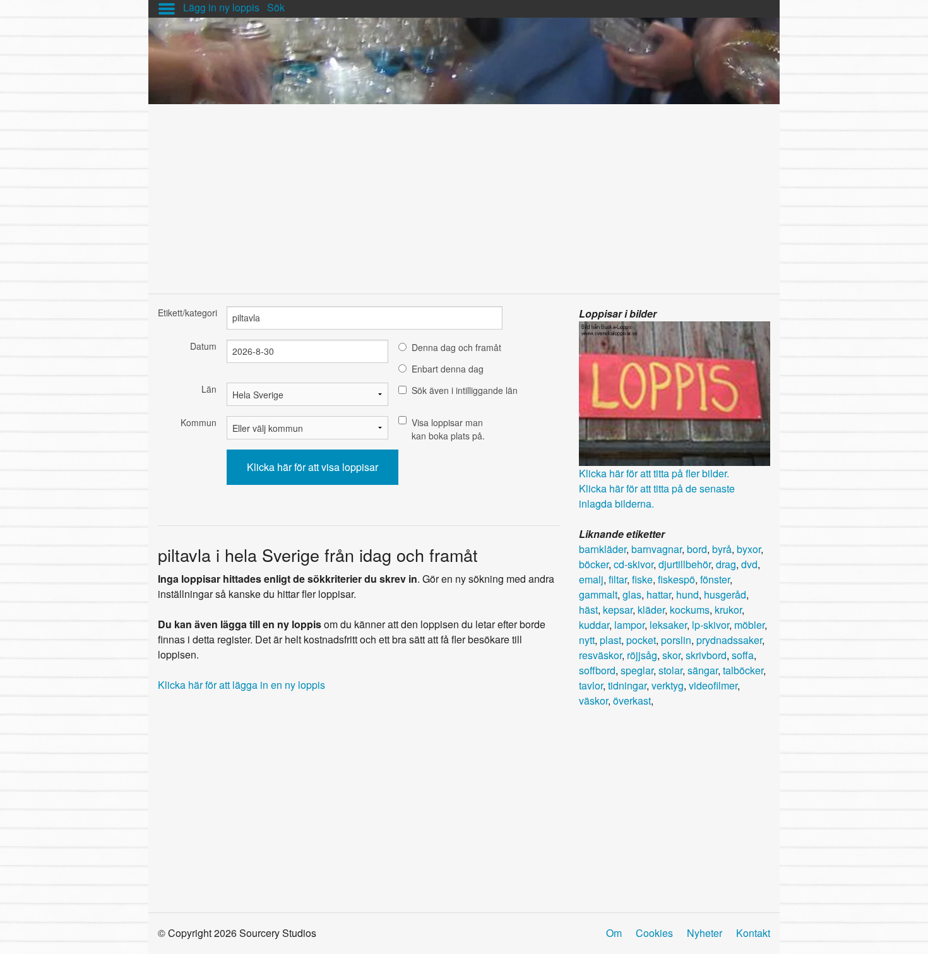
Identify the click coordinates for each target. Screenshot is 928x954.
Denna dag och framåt (456, 347)
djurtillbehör (684, 564)
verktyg (667, 685)
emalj (591, 579)
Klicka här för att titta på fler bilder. (654, 473)
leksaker (668, 624)
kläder (651, 609)
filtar (618, 579)
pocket (641, 640)
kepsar (618, 609)
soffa (743, 655)
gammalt (598, 594)
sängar (702, 670)
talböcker (743, 670)
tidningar (627, 685)
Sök (276, 7)
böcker (594, 564)
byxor (749, 549)
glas (631, 594)
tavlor (591, 685)
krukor (728, 609)
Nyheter (704, 933)
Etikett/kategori (187, 312)
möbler (749, 624)
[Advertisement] (464, 192)
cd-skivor (633, 564)
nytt (587, 640)
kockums (690, 609)
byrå (722, 549)
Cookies (654, 933)
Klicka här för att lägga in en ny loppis (241, 684)
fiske (642, 579)
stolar (670, 670)
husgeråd (725, 594)
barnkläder (602, 549)
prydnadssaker (729, 640)
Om (614, 933)
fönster (715, 579)
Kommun (199, 422)
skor (671, 655)
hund (687, 594)
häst (588, 609)
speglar (637, 670)
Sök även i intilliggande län (465, 390)
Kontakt (753, 933)
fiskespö (676, 579)
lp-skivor (710, 624)
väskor (593, 700)
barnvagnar (656, 549)
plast (610, 640)
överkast (632, 700)
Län (209, 389)
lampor (629, 624)
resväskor (600, 655)
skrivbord (706, 655)
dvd (749, 564)
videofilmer (713, 685)
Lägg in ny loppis (221, 7)
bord (697, 549)
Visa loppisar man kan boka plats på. (448, 429)
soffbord (597, 670)
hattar (658, 594)
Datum (203, 346)
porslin (676, 640)
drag (726, 564)
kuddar (594, 624)
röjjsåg (642, 655)
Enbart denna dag (448, 368)
